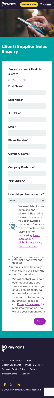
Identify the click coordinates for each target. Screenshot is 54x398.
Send (39, 321)
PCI (3, 360)
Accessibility (16, 360)
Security (25, 374)
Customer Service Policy (13, 369)
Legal (28, 360)
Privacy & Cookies (34, 365)
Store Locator (29, 4)
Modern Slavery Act (11, 365)
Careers (33, 369)
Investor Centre (9, 374)
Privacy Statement (28, 304)
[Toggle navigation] (48, 4)
